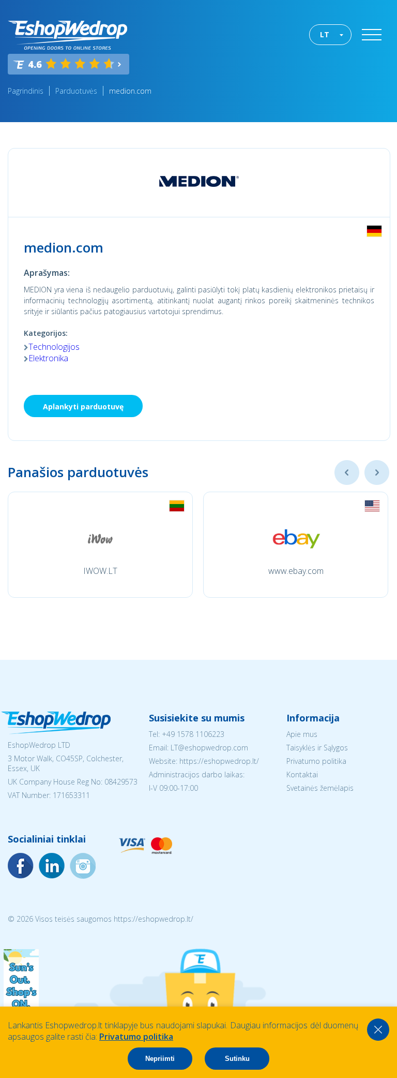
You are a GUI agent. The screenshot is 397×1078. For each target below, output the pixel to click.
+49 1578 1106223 (193, 734)
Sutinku (237, 1058)
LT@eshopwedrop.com (209, 747)
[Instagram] (52, 866)
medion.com (130, 91)
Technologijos (54, 346)
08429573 (121, 782)
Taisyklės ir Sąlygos (317, 747)
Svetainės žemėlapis (320, 788)
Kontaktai (302, 774)
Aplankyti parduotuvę (83, 406)
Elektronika (48, 358)
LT (324, 34)
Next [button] (376, 472)
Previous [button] (346, 472)
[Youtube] (83, 866)
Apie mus (301, 734)
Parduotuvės (76, 91)
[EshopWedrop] (67, 35)
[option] (100, 545)
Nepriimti (160, 1058)
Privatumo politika (316, 761)
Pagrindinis (25, 91)
